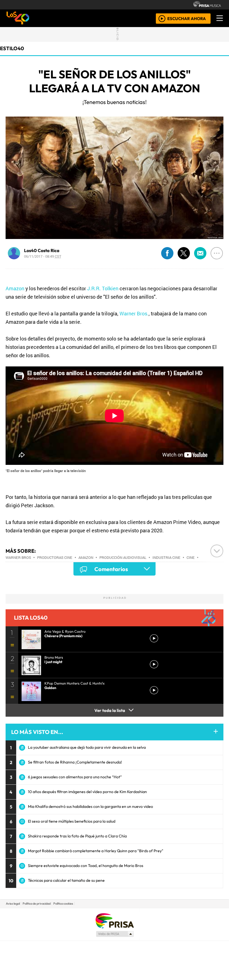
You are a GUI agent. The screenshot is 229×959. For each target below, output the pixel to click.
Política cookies (63, 903)
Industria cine (166, 557)
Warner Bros (18, 557)
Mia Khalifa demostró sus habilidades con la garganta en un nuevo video (90, 806)
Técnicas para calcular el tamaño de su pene (66, 880)
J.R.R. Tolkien (102, 288)
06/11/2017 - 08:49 (42, 256)
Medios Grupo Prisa (115, 934)
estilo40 (12, 48)
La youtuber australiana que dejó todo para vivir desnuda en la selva (87, 747)
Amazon (15, 288)
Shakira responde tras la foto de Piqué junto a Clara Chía (77, 836)
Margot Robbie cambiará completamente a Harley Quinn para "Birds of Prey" (95, 850)
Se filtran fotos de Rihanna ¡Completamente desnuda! (75, 762)
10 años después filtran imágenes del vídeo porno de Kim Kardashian (87, 791)
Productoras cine (54, 557)
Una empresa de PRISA (114, 920)
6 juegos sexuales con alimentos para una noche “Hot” (75, 776)
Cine (191, 557)
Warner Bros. (134, 313)
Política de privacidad (37, 903)
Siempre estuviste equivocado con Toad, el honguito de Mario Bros (85, 865)
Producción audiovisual (122, 557)
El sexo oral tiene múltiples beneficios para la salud (71, 821)
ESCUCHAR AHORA (186, 18)
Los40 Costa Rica (41, 250)
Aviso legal (13, 903)
